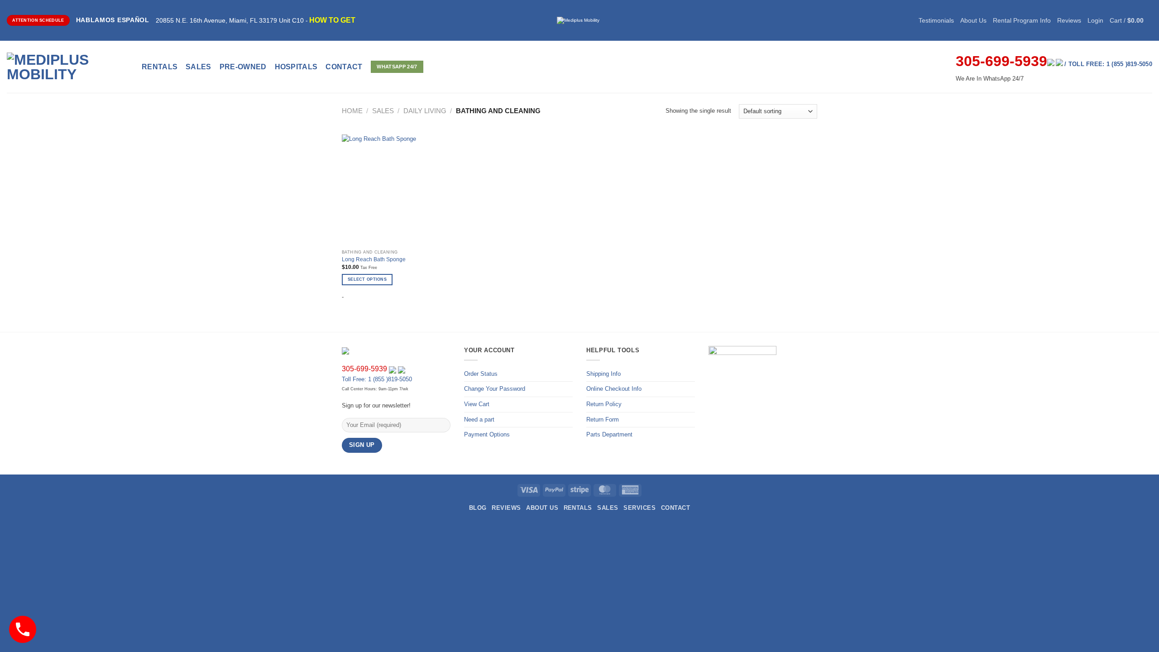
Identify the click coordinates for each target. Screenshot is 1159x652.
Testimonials (936, 20)
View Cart (476, 404)
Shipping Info (603, 373)
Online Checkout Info (614, 388)
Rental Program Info (1022, 20)
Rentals (159, 67)
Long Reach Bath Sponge (374, 259)
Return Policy (604, 404)
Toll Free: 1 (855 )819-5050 (377, 379)
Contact (675, 507)
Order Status (481, 373)
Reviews (1069, 20)
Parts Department (609, 434)
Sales (198, 67)
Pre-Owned (243, 67)
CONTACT (344, 67)
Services (639, 507)
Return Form (602, 419)
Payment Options (487, 434)
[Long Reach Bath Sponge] (398, 190)
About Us (973, 20)
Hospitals (296, 67)
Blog (478, 507)
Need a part (479, 419)
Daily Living (424, 111)
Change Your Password (494, 388)
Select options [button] (367, 279)
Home (352, 111)
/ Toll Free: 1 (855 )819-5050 (1108, 64)
